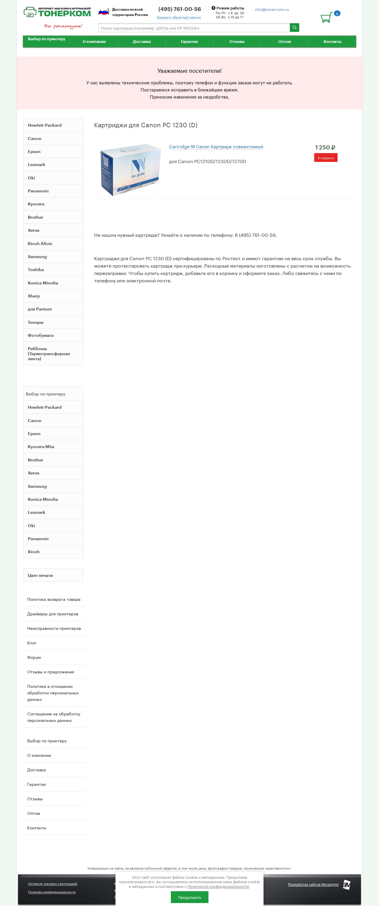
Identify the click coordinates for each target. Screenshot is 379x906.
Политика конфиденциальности (52, 892)
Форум (34, 657)
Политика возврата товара (54, 599)
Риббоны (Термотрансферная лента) (49, 353)
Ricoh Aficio (40, 243)
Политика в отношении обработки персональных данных (53, 692)
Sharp (34, 295)
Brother (35, 217)
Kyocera (36, 203)
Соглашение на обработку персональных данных (53, 716)
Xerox (33, 230)
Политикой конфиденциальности (218, 886)
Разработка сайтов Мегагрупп (313, 885)
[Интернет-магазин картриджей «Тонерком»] (57, 11)
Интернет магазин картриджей (52, 883)
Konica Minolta (43, 282)
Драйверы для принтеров (52, 613)
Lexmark (36, 164)
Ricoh (34, 551)
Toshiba (36, 269)
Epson (34, 151)
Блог (31, 642)
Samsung (37, 256)
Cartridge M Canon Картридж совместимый (216, 145)
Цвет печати (40, 575)
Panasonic (38, 190)
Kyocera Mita (41, 446)
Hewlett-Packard (45, 125)
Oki (31, 177)
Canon (34, 138)
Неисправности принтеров (54, 628)
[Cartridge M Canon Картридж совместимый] (130, 169)
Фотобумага (41, 335)
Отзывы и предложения (50, 671)
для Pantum (40, 308)
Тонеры (36, 322)
